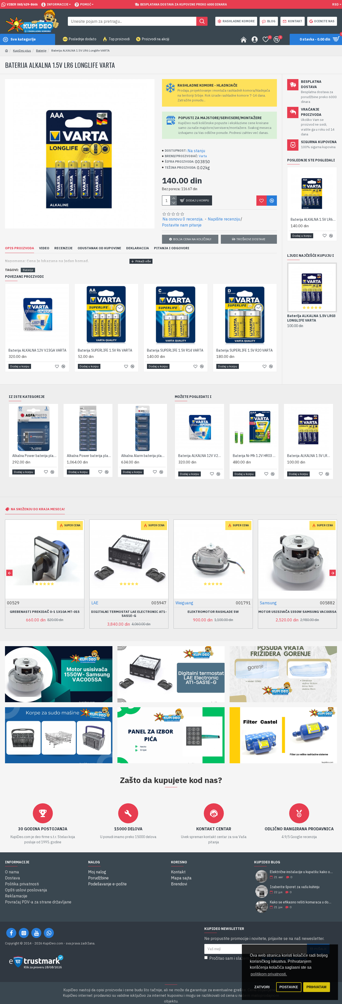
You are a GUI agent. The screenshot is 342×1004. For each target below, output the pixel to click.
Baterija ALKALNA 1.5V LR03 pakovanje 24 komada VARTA (315, 455)
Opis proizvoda (19, 248)
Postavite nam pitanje (182, 224)
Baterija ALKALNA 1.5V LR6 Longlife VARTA (313, 219)
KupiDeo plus (22, 50)
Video (44, 248)
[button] (9, 573)
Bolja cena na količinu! (192, 239)
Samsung (184, 602)
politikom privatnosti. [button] (269, 974)
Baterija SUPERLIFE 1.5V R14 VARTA (106, 350)
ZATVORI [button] (262, 987)
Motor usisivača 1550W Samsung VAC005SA (213, 612)
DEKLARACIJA (137, 248)
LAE (10, 602)
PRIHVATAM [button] (316, 987)
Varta (203, 156)
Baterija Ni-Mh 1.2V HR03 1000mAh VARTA (206, 455)
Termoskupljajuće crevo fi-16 (310, 318)
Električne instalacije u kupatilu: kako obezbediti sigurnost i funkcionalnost (302, 872)
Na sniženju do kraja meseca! (38, 509)
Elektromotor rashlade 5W (128, 612)
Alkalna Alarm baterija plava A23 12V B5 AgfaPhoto (34, 455)
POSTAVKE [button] (288, 987)
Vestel (266, 602)
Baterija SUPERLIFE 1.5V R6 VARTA (36, 350)
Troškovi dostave (250, 239)
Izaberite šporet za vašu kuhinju (294, 887)
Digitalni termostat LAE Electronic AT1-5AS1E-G (44, 614)
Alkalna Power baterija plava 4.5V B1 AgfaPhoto (143, 455)
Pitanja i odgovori (171, 248)
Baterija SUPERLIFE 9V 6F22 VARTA (244, 350)
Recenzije (63, 248)
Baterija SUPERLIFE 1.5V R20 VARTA (175, 350)
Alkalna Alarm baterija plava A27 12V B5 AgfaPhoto (89, 455)
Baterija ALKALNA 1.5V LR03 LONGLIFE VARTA (261, 455)
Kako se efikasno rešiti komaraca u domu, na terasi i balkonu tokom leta (302, 902)
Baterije (41, 50)
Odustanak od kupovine (99, 248)
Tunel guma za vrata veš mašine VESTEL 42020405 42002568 (297, 614)
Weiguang (100, 602)
